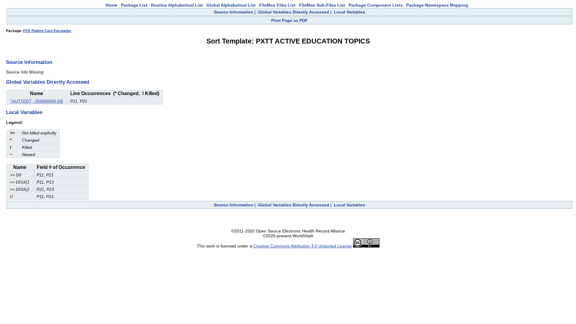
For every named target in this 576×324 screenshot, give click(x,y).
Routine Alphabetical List (177, 5)
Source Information (233, 12)
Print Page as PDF (289, 20)
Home (111, 5)
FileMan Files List (277, 5)
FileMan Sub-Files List (322, 5)
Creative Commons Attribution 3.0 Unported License (302, 246)
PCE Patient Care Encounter (47, 31)
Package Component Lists (376, 5)
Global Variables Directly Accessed (293, 12)
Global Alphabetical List (231, 5)
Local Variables (349, 12)
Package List (134, 5)
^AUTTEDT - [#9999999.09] (36, 101)
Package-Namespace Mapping (437, 5)
